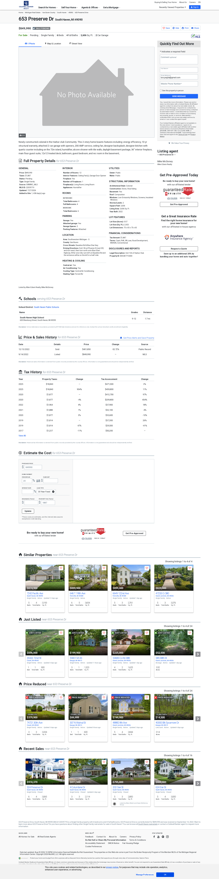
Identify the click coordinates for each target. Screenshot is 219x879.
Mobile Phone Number (171, 84)
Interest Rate (26, 488)
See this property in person (173, 91)
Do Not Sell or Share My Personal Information (105, 840)
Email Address (166, 75)
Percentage (26, 477)
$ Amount (46, 477)
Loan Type (40, 488)
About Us (183, 2)
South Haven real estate (148, 824)
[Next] (197, 654)
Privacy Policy (135, 837)
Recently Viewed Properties (172, 7)
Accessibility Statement (95, 843)
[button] (194, 7)
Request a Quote (179, 249)
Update (28, 511)
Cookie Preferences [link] (93, 846)
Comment (168, 57)
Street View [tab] (76, 43)
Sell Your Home (68, 7)
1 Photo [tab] (31, 43)
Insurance (28, 499)
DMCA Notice (113, 843)
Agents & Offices (89, 7)
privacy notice (112, 867)
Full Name (164, 68)
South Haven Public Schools (46, 307)
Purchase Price (27, 463)
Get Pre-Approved (179, 204)
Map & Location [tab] (54, 43)
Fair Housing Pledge (130, 843)
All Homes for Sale (26, 837)
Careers (192, 2)
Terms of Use (182, 134)
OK (165, 875)
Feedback (89, 837)
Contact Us (101, 837)
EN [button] (199, 2)
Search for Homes (47, 7)
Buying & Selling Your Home (166, 2)
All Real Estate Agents (47, 837)
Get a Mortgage (111, 7)
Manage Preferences (145, 875)
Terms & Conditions (137, 840)
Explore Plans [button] (144, 858)
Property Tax (46, 499)
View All (22, 435)
